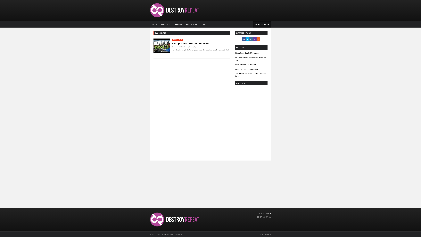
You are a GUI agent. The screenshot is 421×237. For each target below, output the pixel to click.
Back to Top (265, 234)
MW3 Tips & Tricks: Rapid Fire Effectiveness (190, 43)
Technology (178, 24)
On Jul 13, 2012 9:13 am (179, 47)
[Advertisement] (251, 120)
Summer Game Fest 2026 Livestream (245, 64)
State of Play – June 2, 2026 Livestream (246, 69)
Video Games (165, 24)
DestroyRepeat (193, 47)
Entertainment (191, 24)
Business (204, 24)
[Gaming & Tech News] (174, 17)
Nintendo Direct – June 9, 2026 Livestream (247, 53)
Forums (155, 24)
